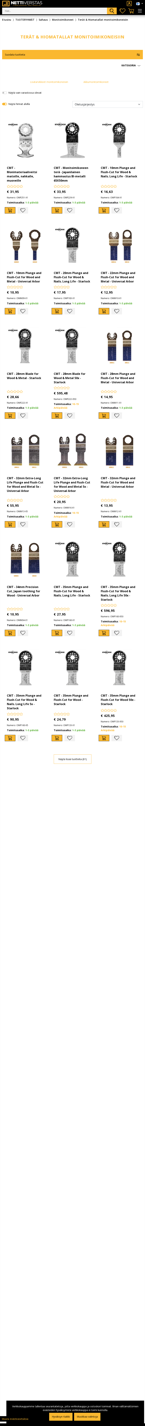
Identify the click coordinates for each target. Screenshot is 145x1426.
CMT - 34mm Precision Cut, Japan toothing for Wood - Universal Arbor (23, 591)
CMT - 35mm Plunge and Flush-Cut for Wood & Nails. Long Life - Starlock (72, 591)
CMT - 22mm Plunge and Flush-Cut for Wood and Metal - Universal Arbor (118, 277)
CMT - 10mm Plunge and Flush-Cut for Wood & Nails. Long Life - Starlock (119, 172)
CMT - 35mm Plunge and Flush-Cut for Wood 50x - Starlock (118, 700)
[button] (72, 65)
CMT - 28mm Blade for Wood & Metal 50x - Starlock (69, 378)
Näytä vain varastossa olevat (25, 92)
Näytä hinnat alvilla (19, 104)
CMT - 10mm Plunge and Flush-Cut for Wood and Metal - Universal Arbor (24, 277)
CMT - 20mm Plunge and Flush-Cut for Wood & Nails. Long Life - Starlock (72, 277)
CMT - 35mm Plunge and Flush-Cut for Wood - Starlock (71, 700)
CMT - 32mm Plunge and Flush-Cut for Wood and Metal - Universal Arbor (118, 482)
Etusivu (6, 19)
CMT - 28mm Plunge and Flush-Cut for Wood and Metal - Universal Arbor (118, 378)
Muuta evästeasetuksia (15, 1419)
